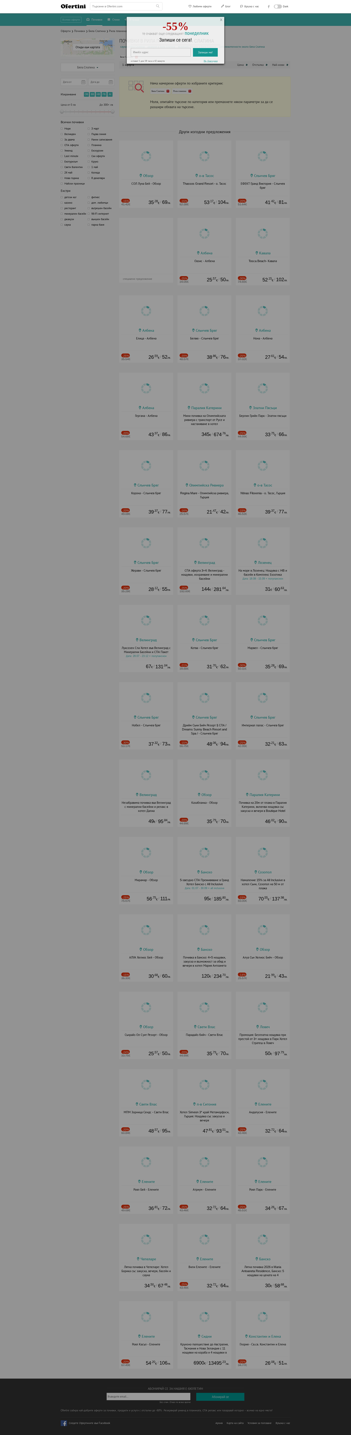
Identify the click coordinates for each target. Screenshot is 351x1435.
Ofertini (73, 6)
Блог (227, 6)
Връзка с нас (251, 6)
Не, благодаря (211, 64)
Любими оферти (201, 6)
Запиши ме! (205, 55)
